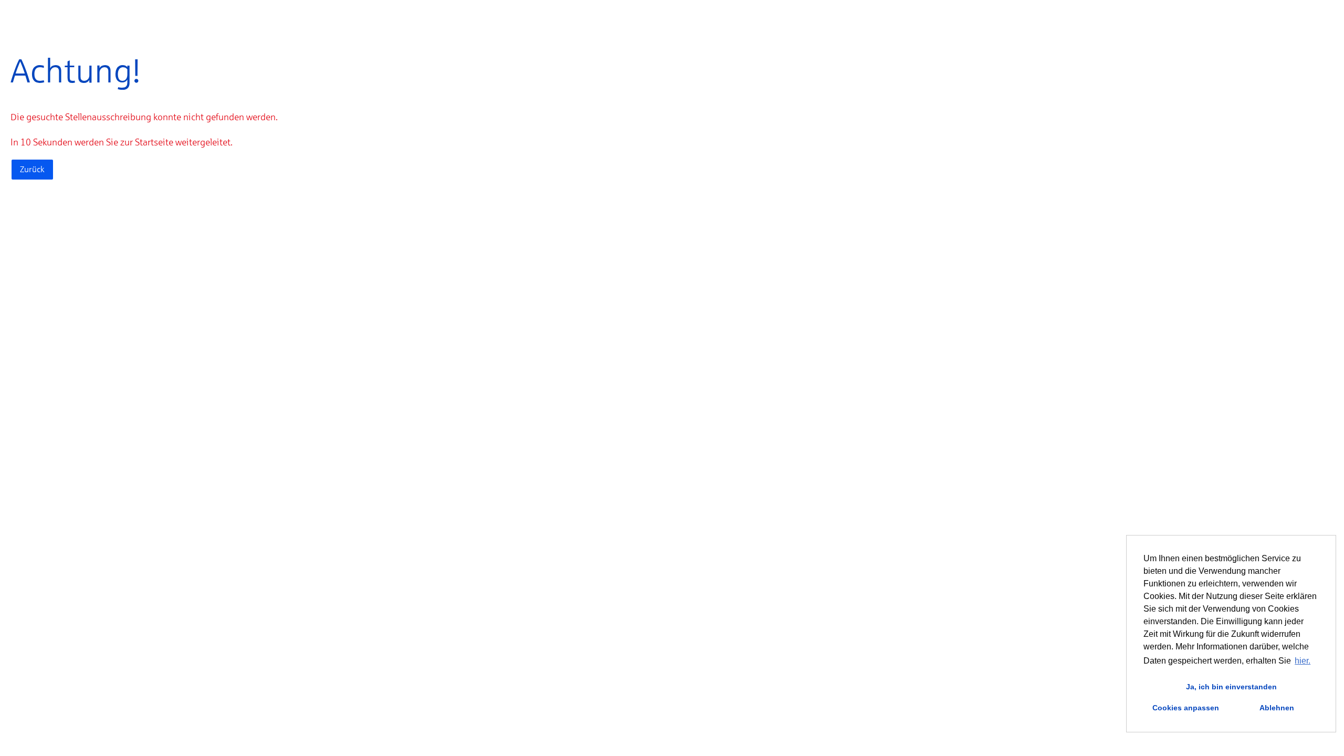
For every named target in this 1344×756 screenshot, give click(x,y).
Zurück (32, 169)
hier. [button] (1302, 660)
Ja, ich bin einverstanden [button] (1231, 686)
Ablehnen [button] (1276, 708)
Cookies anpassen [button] (1185, 708)
